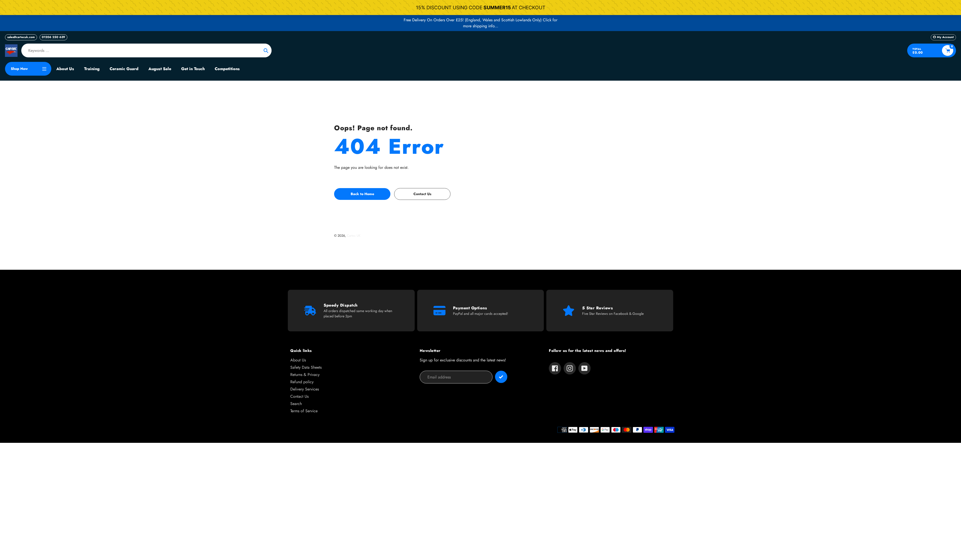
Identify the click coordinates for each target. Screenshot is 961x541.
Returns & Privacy (305, 374)
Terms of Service (304, 411)
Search (296, 404)
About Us (298, 360)
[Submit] (501, 377)
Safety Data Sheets (306, 367)
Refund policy (302, 382)
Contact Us (299, 396)
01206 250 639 (53, 37)
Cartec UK (353, 235)
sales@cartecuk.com (21, 37)
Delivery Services (304, 389)
